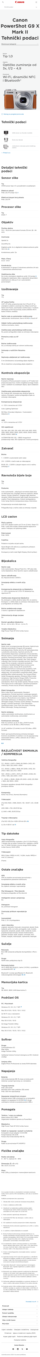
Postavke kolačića (20, 1340)
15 (21, 1006)
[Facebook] (13, 1349)
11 (15, 824)
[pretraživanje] (2, 2)
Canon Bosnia (19, 1345)
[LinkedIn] (18, 1349)
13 (22, 975)
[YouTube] (27, 1349)
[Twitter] (22, 1349)
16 (25, 1100)
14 (24, 975)
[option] (20, 98)
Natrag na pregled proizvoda (14, 114)
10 (28, 821)
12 (14, 969)
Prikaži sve (6, 153)
